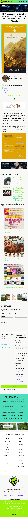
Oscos (20, 438)
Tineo (21, 458)
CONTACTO (12, 495)
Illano (7, 469)
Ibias (7, 466)
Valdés (21, 460)
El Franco (7, 460)
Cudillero (7, 455)
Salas (21, 444)
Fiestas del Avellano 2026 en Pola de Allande (18, 181)
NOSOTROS (4, 495)
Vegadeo (21, 463)
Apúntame (22, 406)
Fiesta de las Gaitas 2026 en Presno (14, 288)
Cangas (7, 447)
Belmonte (7, 441)
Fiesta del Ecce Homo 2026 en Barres (13, 231)
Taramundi (21, 455)
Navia (7, 471)
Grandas (7, 463)
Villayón (21, 466)
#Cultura (5, 92)
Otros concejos (20, 469)
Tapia (21, 452)
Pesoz (20, 441)
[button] (14, 98)
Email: (17, 316)
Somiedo (21, 449)
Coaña (7, 452)
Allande (6, 88)
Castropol (7, 449)
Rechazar (20, 512)
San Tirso (21, 447)
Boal (7, 444)
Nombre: (3, 316)
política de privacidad (11, 419)
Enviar (14, 386)
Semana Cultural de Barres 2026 (14, 259)
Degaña (7, 458)
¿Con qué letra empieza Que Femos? (7, 336)
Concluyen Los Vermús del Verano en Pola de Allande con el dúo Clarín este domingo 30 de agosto (18, 194)
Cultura (6, 90)
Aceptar (14, 514)
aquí (13, 512)
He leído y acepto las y (20, 379)
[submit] (23, 1)
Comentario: (5, 322)
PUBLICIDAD (20, 495)
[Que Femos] (6, 1)
